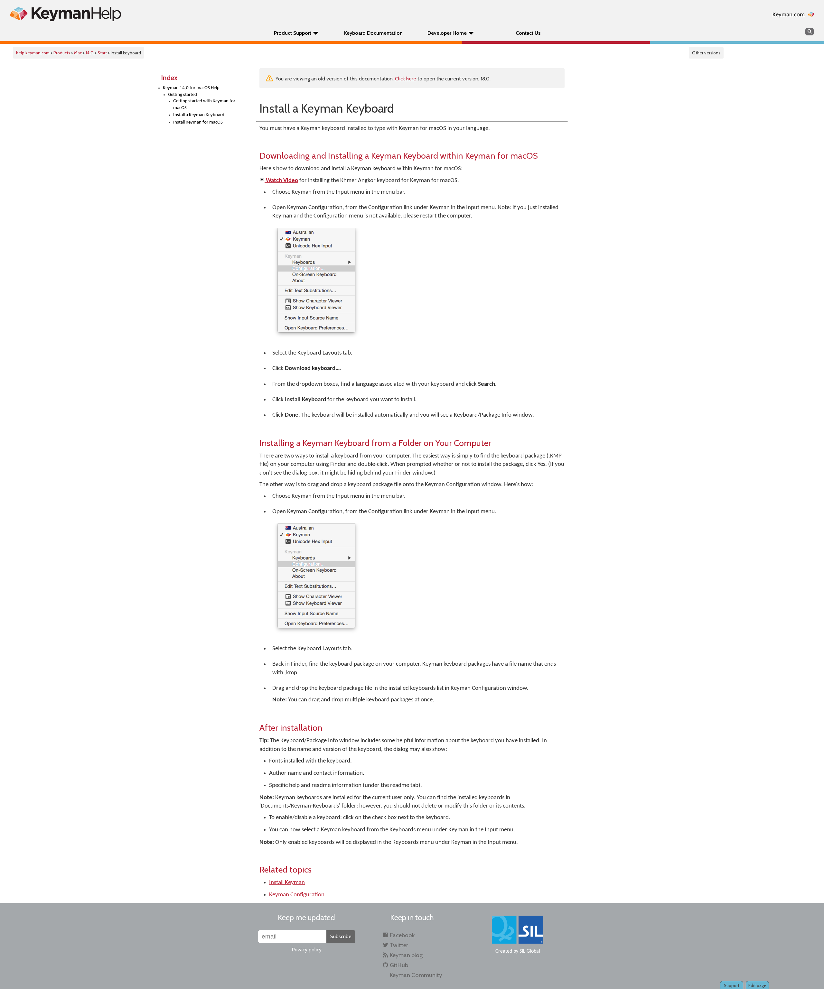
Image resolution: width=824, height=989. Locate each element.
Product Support (292, 33)
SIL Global (530, 951)
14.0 (90, 52)
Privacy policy (307, 950)
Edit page (757, 985)
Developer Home (447, 33)
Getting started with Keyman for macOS (204, 104)
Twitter (399, 945)
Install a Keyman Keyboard (198, 115)
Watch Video (281, 181)
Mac (78, 52)
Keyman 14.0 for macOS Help (191, 88)
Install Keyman (287, 883)
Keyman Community (416, 975)
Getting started (182, 94)
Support (731, 985)
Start (103, 52)
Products (62, 52)
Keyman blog (406, 955)
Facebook (402, 935)
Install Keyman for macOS (198, 122)
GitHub (399, 965)
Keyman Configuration (296, 895)
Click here (405, 79)
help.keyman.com (33, 52)
